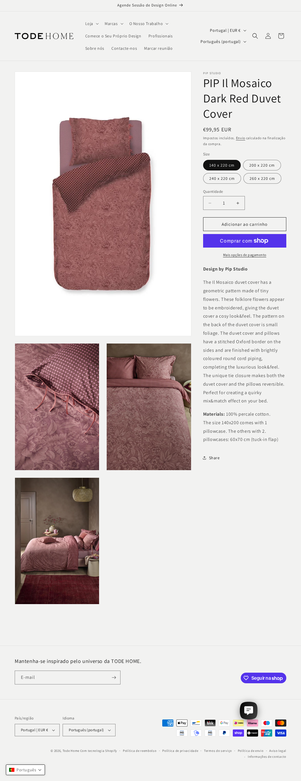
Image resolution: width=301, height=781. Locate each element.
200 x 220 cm (262, 165)
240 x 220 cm (222, 178)
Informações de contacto (267, 757)
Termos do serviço (218, 751)
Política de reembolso (140, 751)
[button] (91, 23)
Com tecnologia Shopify (98, 751)
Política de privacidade (180, 751)
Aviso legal (277, 751)
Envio (240, 138)
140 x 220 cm (222, 165)
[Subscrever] (113, 677)
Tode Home (71, 751)
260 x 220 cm (262, 178)
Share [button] (214, 457)
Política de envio (251, 751)
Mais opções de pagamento (244, 255)
